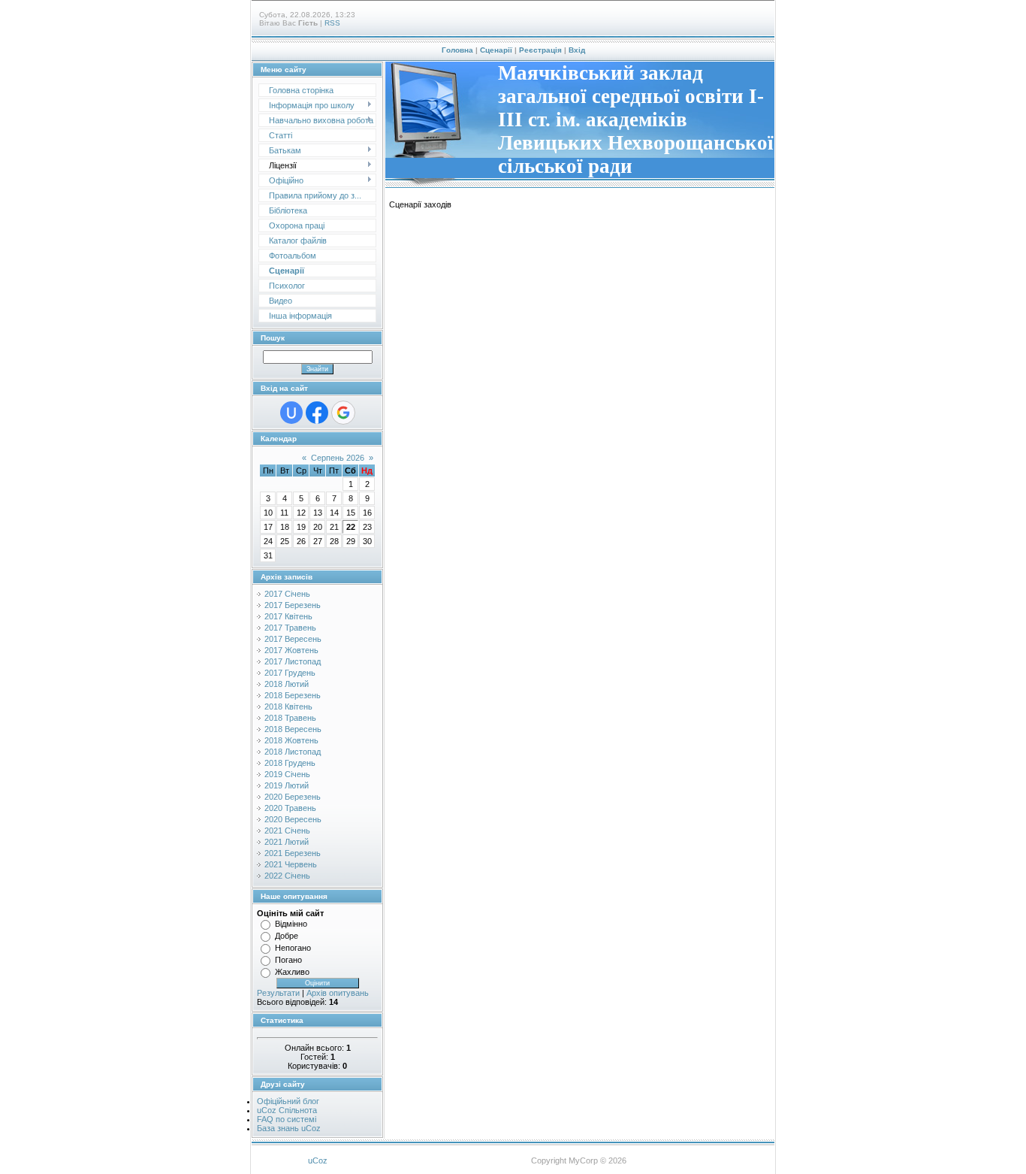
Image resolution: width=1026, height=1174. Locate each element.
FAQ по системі (286, 1119)
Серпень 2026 (337, 457)
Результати (278, 992)
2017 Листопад (292, 661)
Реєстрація (540, 50)
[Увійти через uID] (291, 412)
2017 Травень (290, 627)
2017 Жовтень (291, 650)
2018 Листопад (292, 751)
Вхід (577, 50)
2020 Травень (290, 807)
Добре (286, 935)
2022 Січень (287, 875)
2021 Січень (287, 830)
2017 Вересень (292, 638)
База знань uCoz (289, 1128)
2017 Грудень (289, 672)
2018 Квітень (288, 706)
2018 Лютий (286, 683)
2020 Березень (292, 796)
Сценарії (496, 50)
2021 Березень (292, 853)
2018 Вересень (292, 729)
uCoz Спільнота (287, 1110)
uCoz (317, 1160)
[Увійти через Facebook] (317, 412)
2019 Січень (287, 774)
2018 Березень (292, 695)
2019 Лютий (286, 785)
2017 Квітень (288, 616)
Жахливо (292, 971)
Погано (288, 959)
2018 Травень (290, 717)
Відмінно (291, 923)
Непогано (293, 947)
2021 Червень (290, 864)
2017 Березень (292, 605)
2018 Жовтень (291, 740)
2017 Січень (287, 593)
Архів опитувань (337, 992)
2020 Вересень (292, 819)
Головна (457, 50)
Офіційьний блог (288, 1101)
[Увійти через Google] (343, 413)
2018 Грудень (289, 762)
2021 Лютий (286, 841)
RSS (332, 23)
